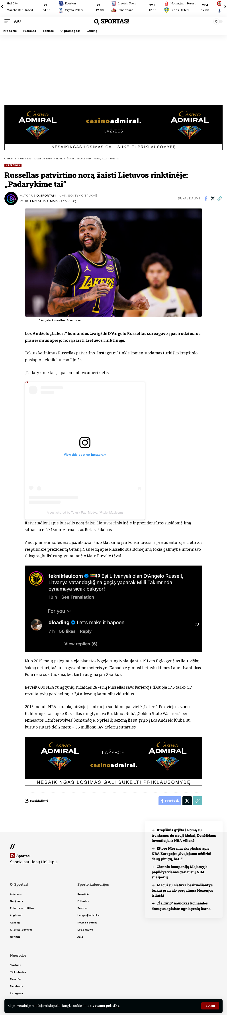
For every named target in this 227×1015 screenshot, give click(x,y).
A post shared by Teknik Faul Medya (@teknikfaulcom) (85, 512)
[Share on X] (212, 198)
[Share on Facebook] (206, 198)
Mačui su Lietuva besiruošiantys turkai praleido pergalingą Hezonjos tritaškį (182, 890)
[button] (210, 1005)
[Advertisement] (113, 68)
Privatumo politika (103, 1006)
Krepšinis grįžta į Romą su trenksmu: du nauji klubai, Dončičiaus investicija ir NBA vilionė (184, 835)
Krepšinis (13, 165)
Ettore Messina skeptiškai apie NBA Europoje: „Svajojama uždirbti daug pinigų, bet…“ (181, 853)
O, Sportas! (111, 21)
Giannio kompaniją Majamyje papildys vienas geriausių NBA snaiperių (179, 871)
